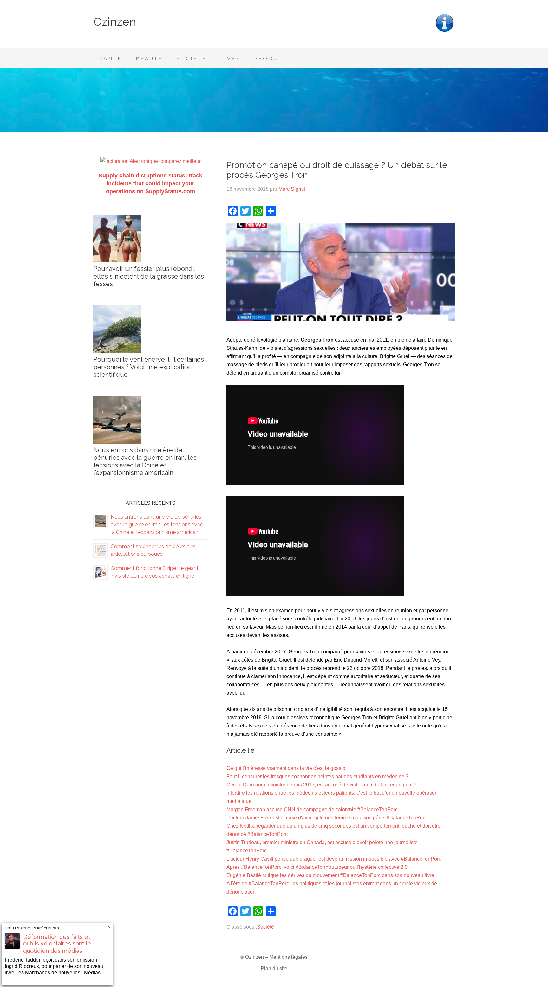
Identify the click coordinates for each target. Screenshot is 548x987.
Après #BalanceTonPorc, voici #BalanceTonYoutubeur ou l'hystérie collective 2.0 (317, 867)
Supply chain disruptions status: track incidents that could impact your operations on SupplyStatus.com (150, 183)
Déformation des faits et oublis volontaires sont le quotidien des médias (57, 943)
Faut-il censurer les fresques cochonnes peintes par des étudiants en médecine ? (317, 776)
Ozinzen (114, 21)
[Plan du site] (444, 31)
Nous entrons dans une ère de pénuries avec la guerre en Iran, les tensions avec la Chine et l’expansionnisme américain (145, 461)
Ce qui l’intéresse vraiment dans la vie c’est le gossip (285, 768)
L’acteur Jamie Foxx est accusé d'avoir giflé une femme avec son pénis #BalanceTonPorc (326, 817)
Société (265, 927)
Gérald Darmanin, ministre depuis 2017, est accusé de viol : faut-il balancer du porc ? (321, 784)
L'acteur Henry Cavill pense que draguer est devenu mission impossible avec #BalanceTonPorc (333, 859)
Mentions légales (288, 957)
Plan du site (274, 968)
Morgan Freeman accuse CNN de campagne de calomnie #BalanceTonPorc (312, 809)
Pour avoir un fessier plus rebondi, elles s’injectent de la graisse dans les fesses (148, 276)
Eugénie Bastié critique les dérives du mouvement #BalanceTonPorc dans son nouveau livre (330, 875)
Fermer (109, 927)
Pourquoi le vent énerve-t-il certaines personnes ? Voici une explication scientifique (148, 367)
